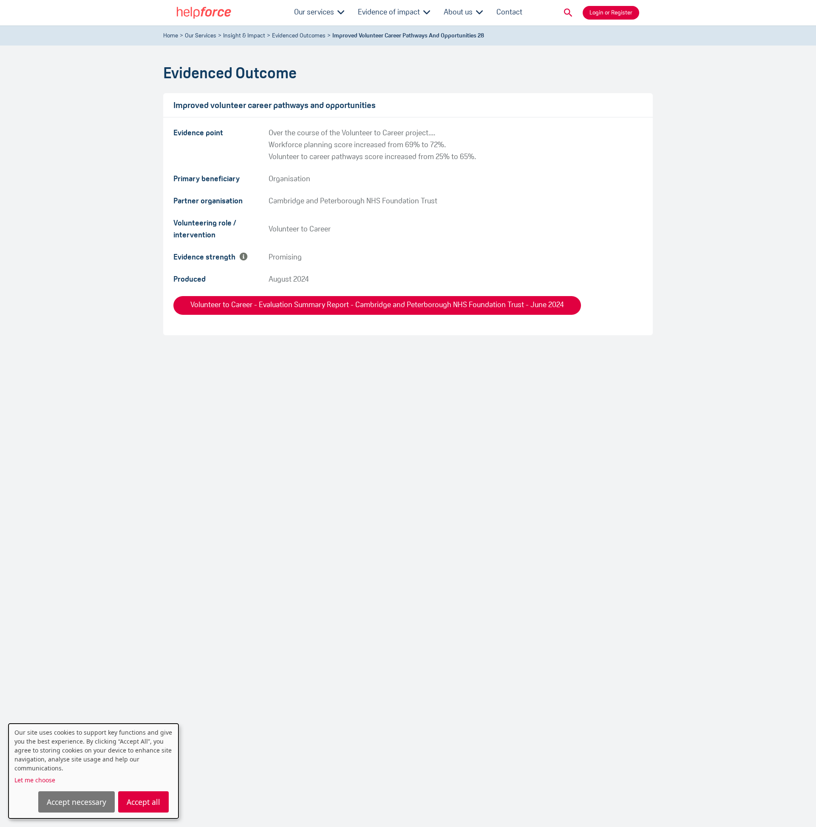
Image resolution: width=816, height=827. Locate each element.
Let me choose (34, 780)
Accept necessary (76, 802)
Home (170, 36)
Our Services (200, 36)
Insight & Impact (244, 36)
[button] (568, 13)
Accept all (143, 802)
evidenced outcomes (299, 36)
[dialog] (93, 771)
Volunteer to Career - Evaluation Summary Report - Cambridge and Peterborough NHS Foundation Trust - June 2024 (377, 305)
